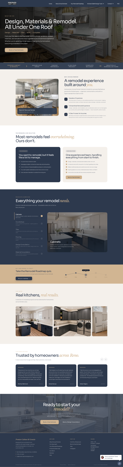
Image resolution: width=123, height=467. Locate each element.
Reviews (52, 453)
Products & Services (55, 448)
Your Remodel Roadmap (56, 446)
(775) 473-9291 (20, 454)
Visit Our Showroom (75, 442)
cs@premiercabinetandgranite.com (25, 456)
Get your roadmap (24, 278)
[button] (113, 3)
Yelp (71, 446)
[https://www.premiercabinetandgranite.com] (19, 3)
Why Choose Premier (55, 442)
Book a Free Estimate (16, 50)
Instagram (72, 448)
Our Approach (53, 444)
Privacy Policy (63, 464)
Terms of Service (71, 464)
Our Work (52, 450)
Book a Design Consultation (71, 422)
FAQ (51, 455)
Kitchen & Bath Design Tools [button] (95, 3)
